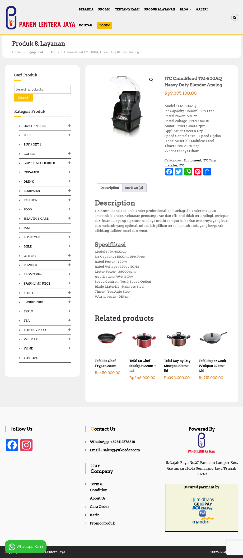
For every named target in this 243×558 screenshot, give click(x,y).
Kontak (85, 25)
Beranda (86, 9)
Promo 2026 (33, 274)
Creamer (31, 172)
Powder (30, 265)
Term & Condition (224, 552)
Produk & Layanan (159, 9)
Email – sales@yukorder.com (115, 450)
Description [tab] (109, 187)
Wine (28, 348)
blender (170, 165)
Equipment (35, 52)
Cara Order (99, 507)
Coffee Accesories (39, 163)
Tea (27, 320)
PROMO (104, 9)
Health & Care (36, 218)
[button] (151, 80)
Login (104, 25)
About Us (98, 498)
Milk (28, 246)
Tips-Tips (30, 357)
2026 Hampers (35, 126)
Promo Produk (102, 523)
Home (16, 52)
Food (28, 209)
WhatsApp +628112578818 (112, 442)
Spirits (29, 293)
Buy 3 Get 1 (32, 144)
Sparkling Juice (37, 283)
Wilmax (31, 339)
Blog (184, 9)
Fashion (30, 200)
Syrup (28, 311)
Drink (29, 181)
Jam (27, 228)
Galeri (202, 9)
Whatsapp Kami (29, 546)
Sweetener (33, 302)
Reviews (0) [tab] (134, 187)
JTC (52, 52)
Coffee (29, 153)
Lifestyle (32, 237)
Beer (28, 135)
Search (23, 97)
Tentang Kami (127, 9)
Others (30, 255)
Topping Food (35, 330)
